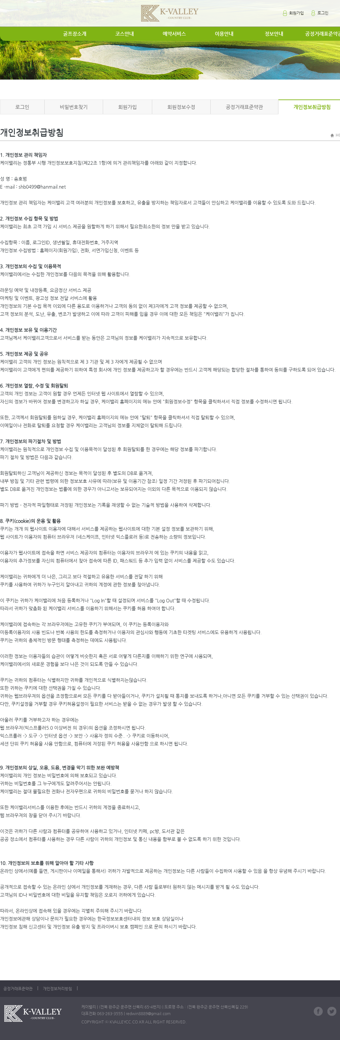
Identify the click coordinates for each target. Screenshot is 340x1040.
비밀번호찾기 (74, 107)
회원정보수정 (181, 107)
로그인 (322, 13)
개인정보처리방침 (57, 988)
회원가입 (296, 13)
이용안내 (224, 33)
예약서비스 (174, 33)
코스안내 (124, 33)
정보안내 (274, 33)
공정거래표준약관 (244, 107)
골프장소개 (74, 33)
